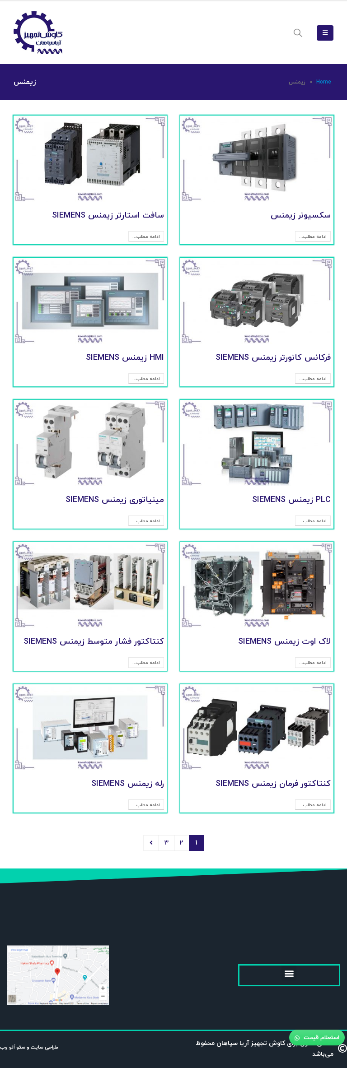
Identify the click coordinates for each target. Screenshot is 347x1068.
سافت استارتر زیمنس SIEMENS (108, 215)
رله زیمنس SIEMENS (127, 783)
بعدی (151, 843)
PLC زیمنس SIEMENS (291, 499)
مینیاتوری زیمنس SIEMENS (115, 499)
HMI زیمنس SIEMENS (125, 357)
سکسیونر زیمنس (301, 215)
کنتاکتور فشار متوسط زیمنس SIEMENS (93, 641)
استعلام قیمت (320, 1037)
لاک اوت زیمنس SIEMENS (284, 641)
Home (323, 82)
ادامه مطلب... (313, 236)
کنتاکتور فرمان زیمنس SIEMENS (273, 783)
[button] (288, 973)
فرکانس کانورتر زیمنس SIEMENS (273, 357)
